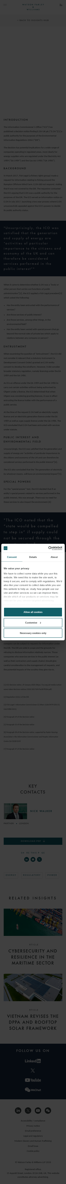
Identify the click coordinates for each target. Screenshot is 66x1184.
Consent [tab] (12, 557)
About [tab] (54, 557)
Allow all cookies (33, 612)
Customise (31, 622)
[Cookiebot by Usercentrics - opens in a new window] (48, 548)
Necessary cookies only (33, 633)
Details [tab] (33, 557)
